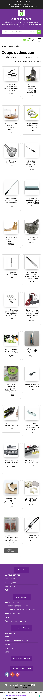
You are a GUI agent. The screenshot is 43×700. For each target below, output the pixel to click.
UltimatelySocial (37, 692)
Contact (8, 652)
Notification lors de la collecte (9, 698)
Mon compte (10, 633)
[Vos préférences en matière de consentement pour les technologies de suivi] (39, 696)
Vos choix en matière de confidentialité (16, 695)
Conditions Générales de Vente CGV (20, 610)
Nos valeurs (10, 579)
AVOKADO (21, 19)
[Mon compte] (24, 40)
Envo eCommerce (21, 688)
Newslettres (10, 648)
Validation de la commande (16, 641)
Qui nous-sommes (12, 575)
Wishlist (8, 637)
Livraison (8, 617)
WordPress (27, 685)
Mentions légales (12, 602)
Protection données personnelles (18, 606)
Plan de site (10, 586)
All (38, 57)
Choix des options (11, 551)
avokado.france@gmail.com (22, 4)
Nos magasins (11, 582)
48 (35, 57)
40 (31, 57)
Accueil (4, 46)
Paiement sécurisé (12, 613)
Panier (7, 644)
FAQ (6, 590)
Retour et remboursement (15, 621)
